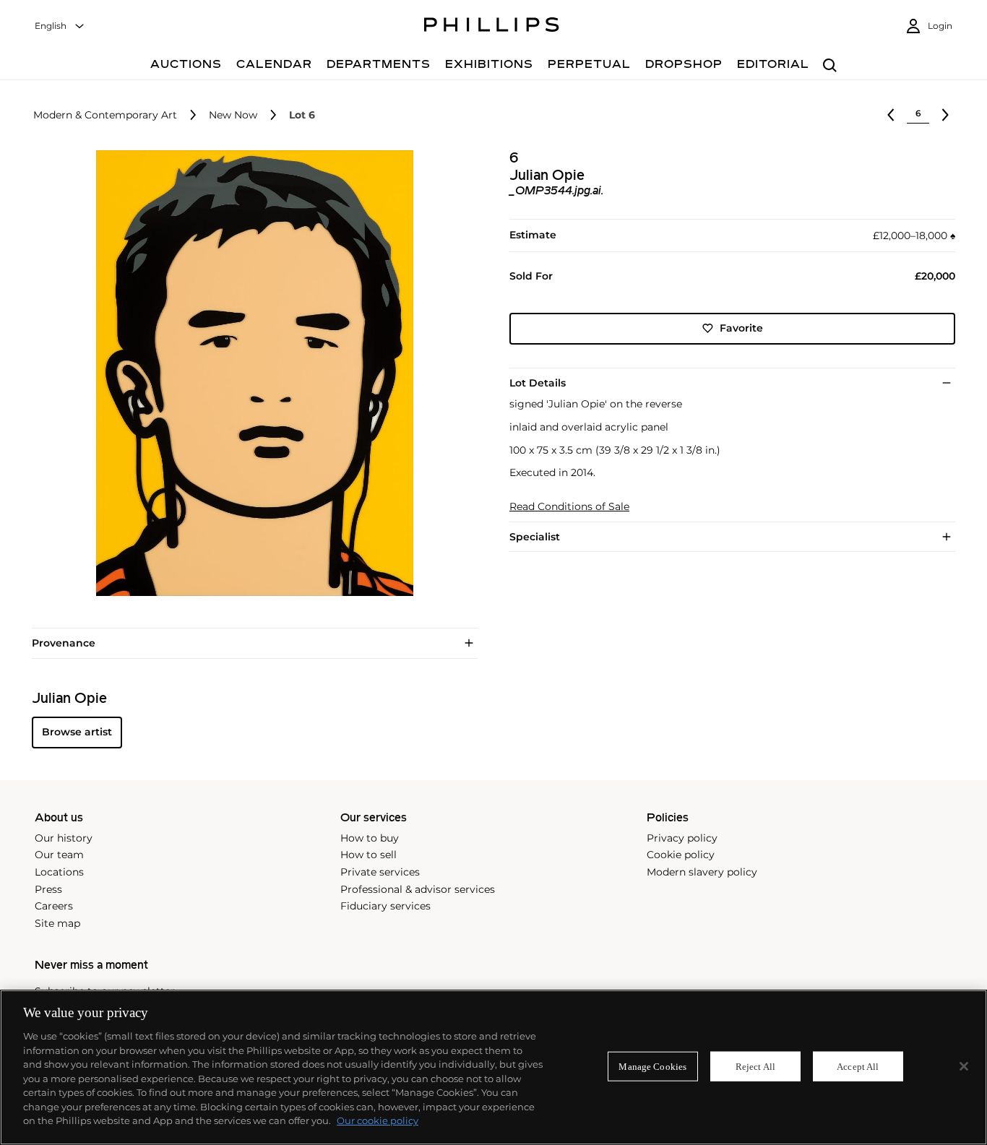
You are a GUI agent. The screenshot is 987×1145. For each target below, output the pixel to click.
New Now (233, 115)
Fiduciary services (385, 905)
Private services (380, 871)
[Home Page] (491, 26)
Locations (59, 871)
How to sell (368, 854)
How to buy (369, 837)
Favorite (741, 327)
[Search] (829, 66)
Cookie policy (681, 854)
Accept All (858, 1065)
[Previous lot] (891, 115)
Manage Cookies (652, 1065)
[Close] (964, 1066)
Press (48, 889)
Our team (59, 854)
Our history (63, 837)
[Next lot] (945, 115)
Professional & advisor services (417, 889)
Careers (54, 905)
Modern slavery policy (702, 871)
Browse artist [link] (77, 731)
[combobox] (60, 26)
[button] (250, 373)
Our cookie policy (377, 1120)
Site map (57, 923)
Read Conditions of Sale (569, 507)
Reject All (755, 1065)
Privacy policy (682, 837)
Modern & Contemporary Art (105, 115)
